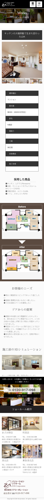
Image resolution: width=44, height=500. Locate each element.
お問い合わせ (22, 396)
